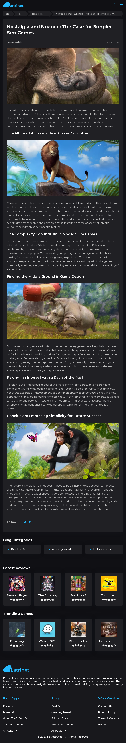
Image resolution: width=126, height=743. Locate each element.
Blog (20, 13)
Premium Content (62, 724)
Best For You (37, 13)
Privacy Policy (106, 712)
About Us (104, 724)
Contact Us (105, 706)
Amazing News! (61, 549)
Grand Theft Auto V (15, 718)
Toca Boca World (13, 724)
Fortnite (8, 706)
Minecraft (9, 712)
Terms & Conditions (110, 718)
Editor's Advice (102, 549)
